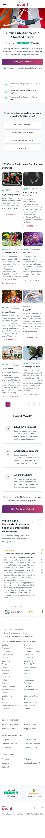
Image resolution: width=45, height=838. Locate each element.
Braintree (5, 648)
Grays (4, 667)
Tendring (5, 699)
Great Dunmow (30, 667)
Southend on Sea (31, 689)
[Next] (40, 522)
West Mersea (29, 705)
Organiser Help (30, 747)
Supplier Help (30, 728)
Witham (27, 709)
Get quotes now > (10, 214)
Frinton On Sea (30, 664)
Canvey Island (7, 654)
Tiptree (5, 702)
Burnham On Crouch (32, 651)
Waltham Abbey (30, 702)
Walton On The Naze (10, 705)
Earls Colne (28, 661)
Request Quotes (9, 739)
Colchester (6, 661)
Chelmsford (28, 654)
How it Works (30, 724)
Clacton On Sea (30, 658)
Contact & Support (32, 763)
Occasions (6, 747)
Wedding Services (32, 743)
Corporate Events (9, 743)
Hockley (27, 674)
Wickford (5, 709)
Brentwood (28, 648)
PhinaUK (27, 310)
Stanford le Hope (31, 696)
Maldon (5, 680)
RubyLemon (7, 368)
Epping (4, 664)
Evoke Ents (28, 252)
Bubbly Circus (8, 312)
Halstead (5, 670)
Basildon (5, 645)
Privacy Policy (7, 814)
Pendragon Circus (31, 366)
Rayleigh (5, 683)
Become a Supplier (10, 724)
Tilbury (27, 699)
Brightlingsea (7, 651)
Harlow (27, 670)
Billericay (27, 645)
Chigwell (5, 658)
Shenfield (28, 686)
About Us (6, 759)
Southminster (7, 696)
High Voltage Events (12, 194)
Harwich (5, 674)
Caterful (5, 767)
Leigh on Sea (7, 677)
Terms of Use (18, 814)
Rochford (27, 683)
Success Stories (9, 728)
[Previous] (33, 522)
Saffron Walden (8, 686)
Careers (5, 763)
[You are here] (3, 629)
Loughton (28, 677)
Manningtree (29, 680)
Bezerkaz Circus (9, 252)
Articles (27, 759)
